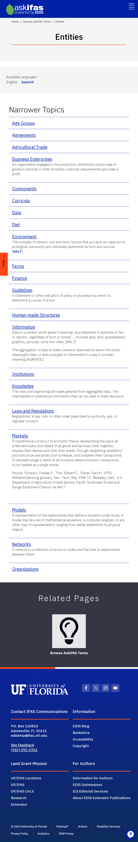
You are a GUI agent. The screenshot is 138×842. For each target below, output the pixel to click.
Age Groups (23, 123)
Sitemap (61, 826)
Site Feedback (22, 745)
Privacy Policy (19, 833)
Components (24, 188)
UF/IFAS (17, 784)
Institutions (23, 374)
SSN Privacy (66, 833)
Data (16, 212)
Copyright (81, 745)
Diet (16, 224)
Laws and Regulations (33, 411)
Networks (21, 544)
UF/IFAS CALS (22, 791)
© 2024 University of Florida (29, 826)
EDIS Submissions (87, 784)
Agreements (24, 135)
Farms (18, 266)
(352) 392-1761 (24, 749)
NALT (17, 251)
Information (23, 327)
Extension (19, 804)
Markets (20, 435)
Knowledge (23, 386)
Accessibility (83, 739)
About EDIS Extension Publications (101, 797)
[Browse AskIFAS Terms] (69, 631)
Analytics (43, 833)
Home (15, 21)
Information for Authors (93, 778)
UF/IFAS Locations (26, 778)
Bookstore (81, 732)
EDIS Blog (81, 726)
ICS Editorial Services (90, 791)
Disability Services (108, 826)
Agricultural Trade (29, 147)
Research (19, 797)
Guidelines (22, 290)
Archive (82, 826)
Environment (24, 236)
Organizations (25, 569)
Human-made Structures (36, 315)
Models (19, 510)
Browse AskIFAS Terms (37, 21)
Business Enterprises (32, 159)
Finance (19, 278)
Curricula (21, 200)
